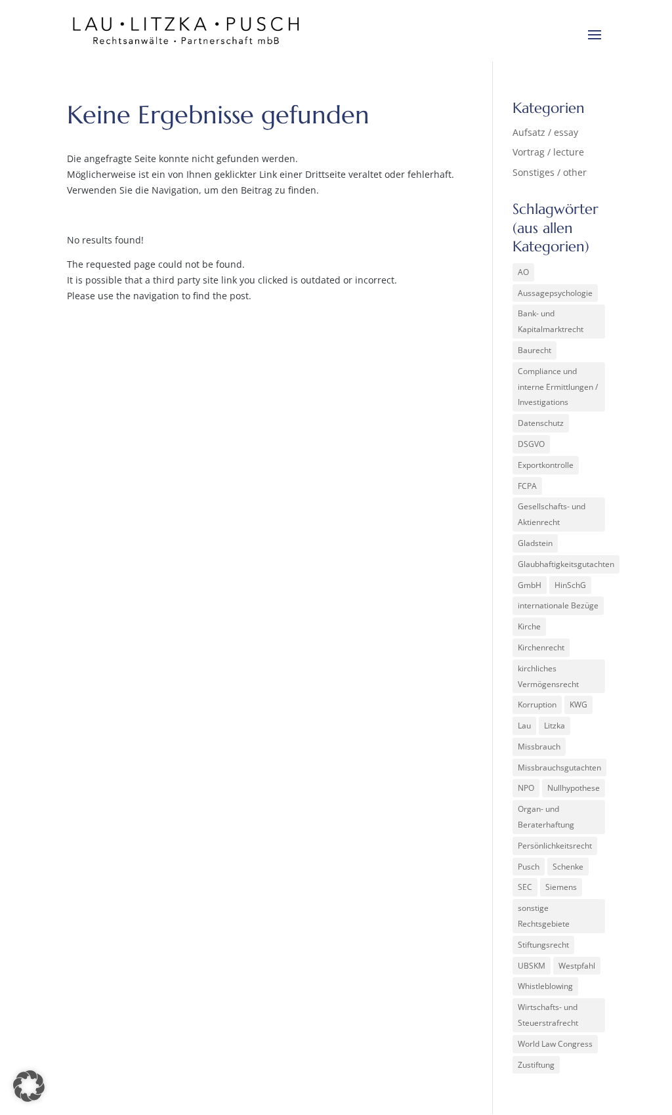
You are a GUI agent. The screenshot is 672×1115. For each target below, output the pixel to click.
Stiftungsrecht (543, 944)
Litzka (554, 725)
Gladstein (535, 543)
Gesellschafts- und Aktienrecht (551, 514)
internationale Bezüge (558, 605)
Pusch (528, 866)
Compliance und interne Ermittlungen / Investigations (558, 387)
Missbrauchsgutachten (559, 767)
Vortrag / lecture (548, 152)
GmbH (529, 585)
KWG (578, 704)
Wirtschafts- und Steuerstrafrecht (548, 1014)
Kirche (529, 626)
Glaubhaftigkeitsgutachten (566, 564)
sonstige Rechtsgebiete (544, 915)
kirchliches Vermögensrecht (548, 676)
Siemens (561, 887)
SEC (525, 887)
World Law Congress (555, 1043)
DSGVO (531, 444)
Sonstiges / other (550, 172)
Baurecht (534, 350)
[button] (29, 1086)
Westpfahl (576, 965)
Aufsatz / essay (545, 132)
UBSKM (531, 965)
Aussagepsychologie (555, 293)
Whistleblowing (545, 986)
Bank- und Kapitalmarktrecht (550, 321)
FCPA (527, 486)
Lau (524, 725)
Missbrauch (539, 746)
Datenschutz (541, 423)
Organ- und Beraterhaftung (546, 816)
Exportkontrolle (546, 465)
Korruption (537, 704)
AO (523, 272)
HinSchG (570, 585)
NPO (526, 787)
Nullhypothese (573, 787)
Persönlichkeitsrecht (555, 845)
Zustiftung (536, 1064)
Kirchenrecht (541, 647)
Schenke (568, 866)
